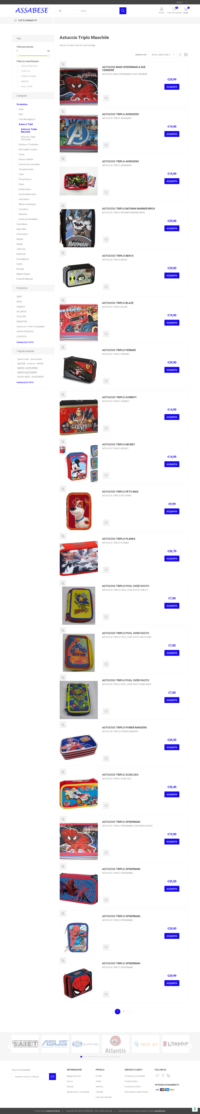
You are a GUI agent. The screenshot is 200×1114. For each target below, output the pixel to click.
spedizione (160, 1111)
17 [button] (119, 1056)
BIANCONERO (36, 359)
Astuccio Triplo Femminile (28, 138)
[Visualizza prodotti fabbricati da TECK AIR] (65, 1044)
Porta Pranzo (25, 179)
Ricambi (20, 269)
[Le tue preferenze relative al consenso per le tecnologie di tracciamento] (195, 1109)
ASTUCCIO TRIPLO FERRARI (119, 350)
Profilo (161, 13)
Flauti (21, 184)
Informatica (22, 234)
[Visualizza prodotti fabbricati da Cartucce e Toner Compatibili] (125, 1044)
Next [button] (189, 1046)
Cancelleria (22, 224)
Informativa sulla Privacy (136, 1092)
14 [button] (112, 1056)
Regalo (20, 239)
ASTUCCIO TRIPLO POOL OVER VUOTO (125, 585)
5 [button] (91, 1056)
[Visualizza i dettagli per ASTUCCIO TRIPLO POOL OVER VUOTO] (79, 606)
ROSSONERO (38, 377)
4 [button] (88, 1056)
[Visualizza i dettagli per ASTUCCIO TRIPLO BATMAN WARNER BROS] (79, 228)
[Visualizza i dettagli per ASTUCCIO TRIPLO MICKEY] (79, 464)
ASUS (19, 301)
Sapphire (21, 306)
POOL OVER (26, 86)
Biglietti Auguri (23, 274)
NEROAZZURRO (27, 372)
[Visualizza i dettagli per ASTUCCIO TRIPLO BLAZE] (79, 323)
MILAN (40, 363)
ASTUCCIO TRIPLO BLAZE (118, 302)
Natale (20, 244)
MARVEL (24, 81)
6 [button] (93, 1056)
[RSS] (168, 1075)
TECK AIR (21, 316)
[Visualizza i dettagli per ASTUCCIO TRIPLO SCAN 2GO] (79, 794)
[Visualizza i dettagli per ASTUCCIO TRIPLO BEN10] (79, 275)
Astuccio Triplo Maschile (29, 130)
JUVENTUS (31, 364)
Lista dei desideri (104, 1097)
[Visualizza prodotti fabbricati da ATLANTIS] (35, 1044)
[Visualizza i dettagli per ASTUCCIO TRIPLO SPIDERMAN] (79, 841)
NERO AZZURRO (27, 368)
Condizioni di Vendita (135, 1076)
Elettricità (21, 254)
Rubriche (23, 214)
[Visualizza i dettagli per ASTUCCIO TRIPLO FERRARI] (79, 370)
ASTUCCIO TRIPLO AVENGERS (120, 114)
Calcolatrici (24, 199)
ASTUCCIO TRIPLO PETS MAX (120, 491)
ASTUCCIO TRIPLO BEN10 (117, 255)
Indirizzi (99, 1086)
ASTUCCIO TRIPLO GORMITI (119, 397)
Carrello (99, 1092)
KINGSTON (22, 321)
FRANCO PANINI (28, 76)
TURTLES (25, 71)
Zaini (21, 109)
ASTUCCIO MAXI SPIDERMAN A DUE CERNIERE (124, 68)
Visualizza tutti (25, 342)
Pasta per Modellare (28, 219)
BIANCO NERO (23, 359)
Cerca (122, 10)
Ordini (98, 1081)
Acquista (172, 87)
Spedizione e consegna (78, 1092)
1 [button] (80, 1056)
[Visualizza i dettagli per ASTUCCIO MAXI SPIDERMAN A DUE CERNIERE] (79, 87)
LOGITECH (22, 336)
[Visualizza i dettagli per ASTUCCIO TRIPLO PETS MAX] (79, 511)
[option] (35, 1044)
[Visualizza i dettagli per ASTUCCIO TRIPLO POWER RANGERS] (79, 747)
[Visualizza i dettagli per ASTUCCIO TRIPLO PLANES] (79, 558)
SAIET (19, 296)
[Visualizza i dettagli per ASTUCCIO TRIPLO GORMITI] (79, 417)
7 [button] (95, 1056)
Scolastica (22, 104)
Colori (21, 154)
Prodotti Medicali (25, 279)
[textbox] (98, 10)
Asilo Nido (21, 229)
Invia (52, 1076)
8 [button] (98, 1056)
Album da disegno (27, 204)
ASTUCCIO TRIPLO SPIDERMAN (121, 821)
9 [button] (100, 1056)
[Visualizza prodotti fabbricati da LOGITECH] (186, 1044)
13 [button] (109, 1056)
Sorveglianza (23, 259)
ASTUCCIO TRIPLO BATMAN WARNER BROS (128, 208)
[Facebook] (163, 1075)
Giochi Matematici (27, 194)
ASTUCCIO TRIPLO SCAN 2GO (120, 774)
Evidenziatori (25, 189)
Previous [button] (10, 1046)
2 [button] (83, 1057)
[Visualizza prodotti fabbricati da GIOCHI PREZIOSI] (155, 1044)
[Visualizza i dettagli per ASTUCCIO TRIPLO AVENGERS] (79, 134)
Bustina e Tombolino (29, 144)
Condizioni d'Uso (133, 1086)
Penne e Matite (26, 159)
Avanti (130, 1011)
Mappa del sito (74, 1076)
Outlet (19, 264)
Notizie (70, 1086)
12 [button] (107, 1056)
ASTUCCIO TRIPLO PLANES (118, 538)
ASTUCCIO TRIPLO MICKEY (118, 444)
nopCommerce (53, 1111)
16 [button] (116, 1056)
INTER (21, 363)
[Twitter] (157, 1075)
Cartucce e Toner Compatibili (31, 326)
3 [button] (86, 1056)
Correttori (23, 209)
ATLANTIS (22, 311)
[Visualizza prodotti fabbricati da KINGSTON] (95, 1044)
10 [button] (102, 1056)
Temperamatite (26, 169)
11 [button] (105, 1056)
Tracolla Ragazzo (27, 119)
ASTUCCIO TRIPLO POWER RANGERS (124, 727)
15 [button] (114, 1056)
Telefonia (21, 249)
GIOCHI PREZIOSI (28, 66)
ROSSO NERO (23, 377)
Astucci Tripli (26, 124)
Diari (21, 114)
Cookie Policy (131, 1081)
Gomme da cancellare (29, 164)
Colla (21, 174)
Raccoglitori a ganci (28, 149)
